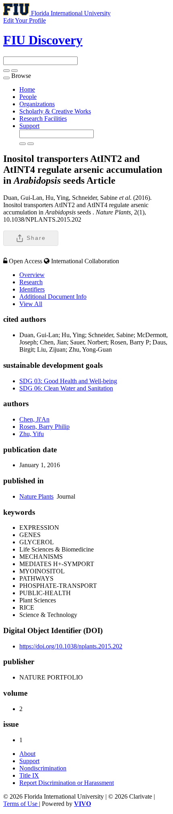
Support (29, 125)
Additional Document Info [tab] (52, 296)
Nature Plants (36, 496)
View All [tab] (30, 303)
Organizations (37, 104)
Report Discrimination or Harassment (66, 782)
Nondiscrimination (42, 768)
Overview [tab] (32, 274)
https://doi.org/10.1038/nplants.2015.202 (70, 646)
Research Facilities (43, 118)
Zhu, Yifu (31, 433)
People (28, 96)
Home (27, 89)
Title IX (29, 775)
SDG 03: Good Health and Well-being (68, 381)
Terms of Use (21, 803)
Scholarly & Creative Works (55, 111)
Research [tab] (31, 282)
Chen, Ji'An (34, 419)
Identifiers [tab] (32, 289)
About (27, 753)
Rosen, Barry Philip (44, 426)
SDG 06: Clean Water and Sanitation (66, 388)
